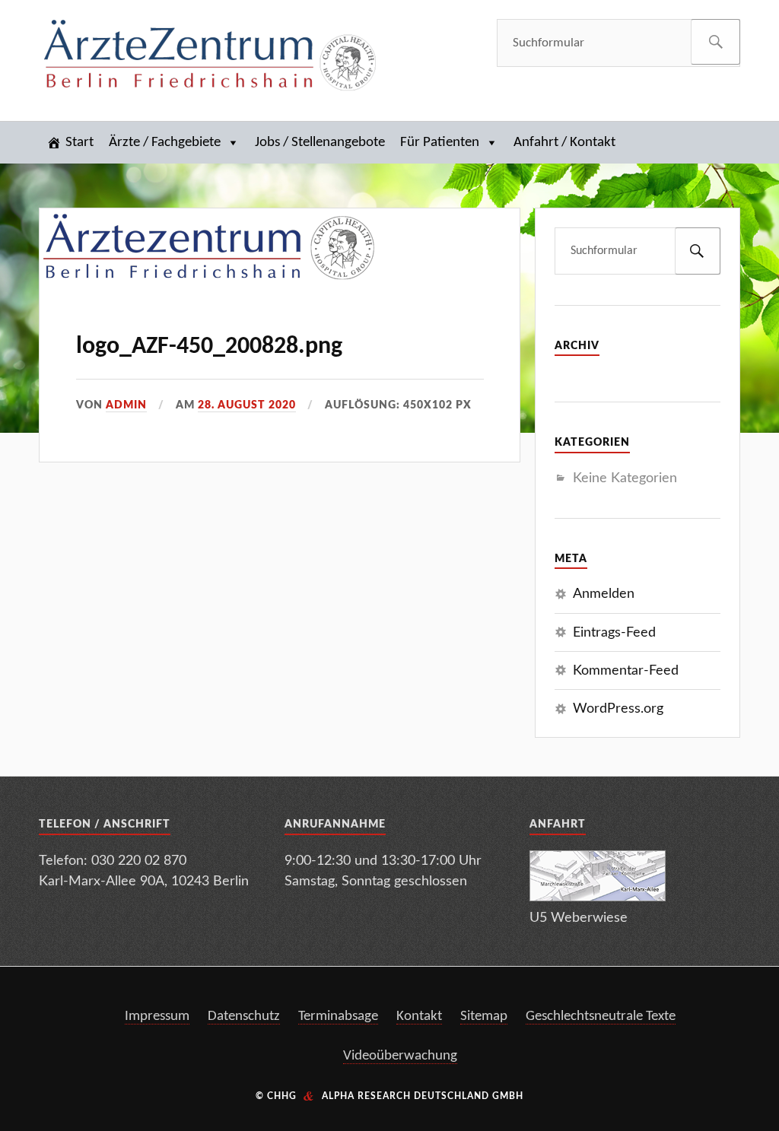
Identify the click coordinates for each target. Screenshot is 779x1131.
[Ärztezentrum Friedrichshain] (210, 58)
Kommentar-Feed (626, 670)
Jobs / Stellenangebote (320, 142)
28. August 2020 (247, 405)
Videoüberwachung (400, 1056)
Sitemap (483, 1016)
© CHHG (276, 1096)
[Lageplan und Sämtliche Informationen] (597, 897)
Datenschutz (244, 1016)
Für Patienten (439, 142)
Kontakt (419, 1016)
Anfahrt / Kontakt (564, 142)
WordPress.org (618, 708)
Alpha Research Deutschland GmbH (422, 1096)
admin (126, 405)
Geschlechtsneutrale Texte (601, 1016)
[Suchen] (715, 42)
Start (79, 142)
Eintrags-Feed (614, 632)
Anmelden (603, 593)
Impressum (157, 1016)
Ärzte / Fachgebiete (165, 142)
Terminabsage (338, 1016)
